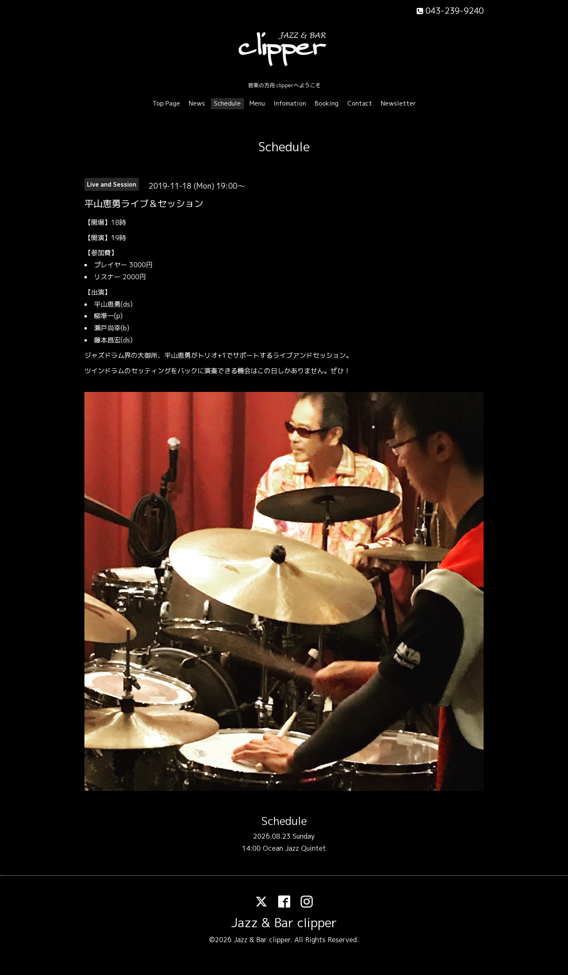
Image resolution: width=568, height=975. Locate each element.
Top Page (166, 103)
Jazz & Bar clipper (284, 922)
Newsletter (398, 103)
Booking (326, 103)
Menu (257, 103)
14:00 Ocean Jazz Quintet (284, 848)
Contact (359, 103)
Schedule (227, 103)
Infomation (290, 103)
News (197, 103)
